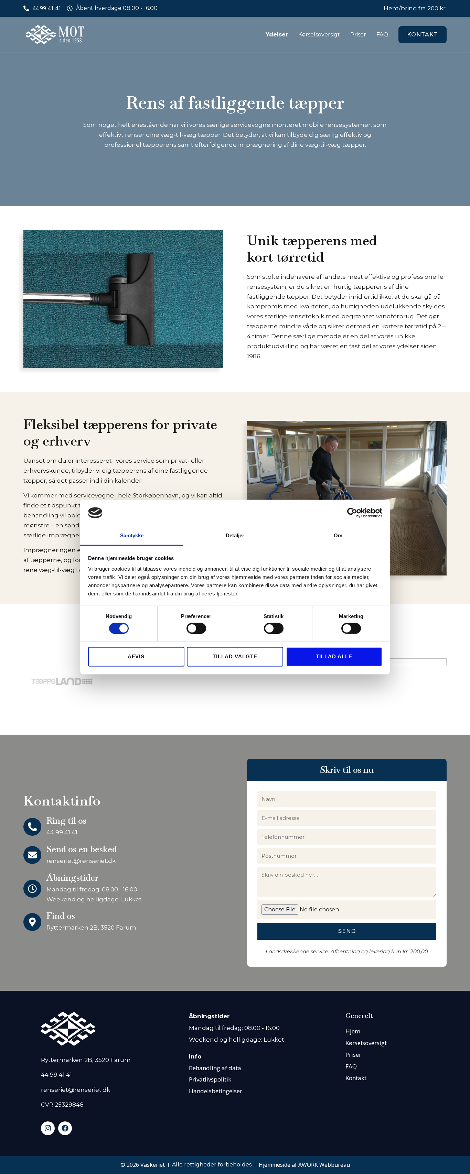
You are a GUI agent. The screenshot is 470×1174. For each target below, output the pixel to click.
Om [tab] (338, 535)
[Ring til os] (32, 827)
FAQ (382, 34)
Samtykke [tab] (132, 535)
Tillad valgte (235, 656)
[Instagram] (48, 1128)
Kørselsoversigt (319, 34)
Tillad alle (334, 656)
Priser (358, 34)
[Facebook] (65, 1128)
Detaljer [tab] (235, 535)
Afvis (136, 656)
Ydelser (277, 34)
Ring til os (66, 820)
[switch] (196, 628)
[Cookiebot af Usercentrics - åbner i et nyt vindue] (352, 513)
